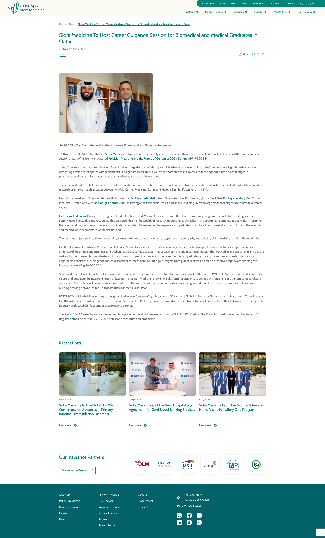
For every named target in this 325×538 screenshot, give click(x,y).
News (232, 3)
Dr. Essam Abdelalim (144, 198)
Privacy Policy (106, 525)
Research (103, 519)
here (73, 319)
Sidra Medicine (115, 154)
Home (62, 24)
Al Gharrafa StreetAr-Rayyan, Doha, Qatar (195, 497)
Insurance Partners (109, 507)
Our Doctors (105, 501)
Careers (142, 495)
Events (244, 3)
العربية (311, 3)
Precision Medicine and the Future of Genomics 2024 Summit (148, 158)
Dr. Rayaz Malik (233, 198)
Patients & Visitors (69, 501)
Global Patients (259, 3)
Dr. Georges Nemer (106, 203)
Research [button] (258, 11)
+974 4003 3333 (306, 11)
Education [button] (239, 11)
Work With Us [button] (280, 11)
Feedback (291, 3)
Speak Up (143, 507)
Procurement (145, 501)
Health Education (69, 507)
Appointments (208, 3)
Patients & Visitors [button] (214, 11)
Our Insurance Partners (75, 470)
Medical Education (109, 513)
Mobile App (276, 3)
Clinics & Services (108, 495)
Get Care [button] (190, 11)
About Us (64, 495)
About (222, 3)
